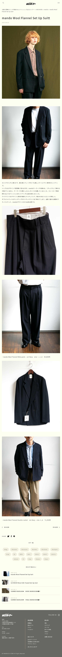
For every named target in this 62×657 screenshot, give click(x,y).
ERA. (22, 554)
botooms (25, 549)
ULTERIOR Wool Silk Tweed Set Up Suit (24, 583)
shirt (45, 554)
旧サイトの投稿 (48, 629)
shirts (54, 554)
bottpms (55, 549)
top (30, 559)
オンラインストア (32, 647)
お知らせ (46, 631)
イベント (46, 633)
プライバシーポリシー (32, 643)
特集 (45, 623)
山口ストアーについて (32, 639)
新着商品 (30, 623)
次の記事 (55, 527)
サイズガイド (30, 629)
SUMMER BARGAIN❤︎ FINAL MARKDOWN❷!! (25, 600)
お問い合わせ (48, 637)
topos (38, 559)
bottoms (44, 549)
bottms (35, 549)
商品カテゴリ (30, 625)
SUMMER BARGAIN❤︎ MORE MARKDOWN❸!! (25, 591)
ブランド (29, 627)
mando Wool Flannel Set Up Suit (22, 574)
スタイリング (47, 625)
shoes (16, 559)
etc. (29, 554)
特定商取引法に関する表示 (33, 641)
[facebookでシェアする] (11, 536)
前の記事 (6, 527)
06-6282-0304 (6, 628)
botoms (15, 549)
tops (46, 559)
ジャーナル (47, 627)
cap (8, 554)
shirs (37, 554)
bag (6, 549)
